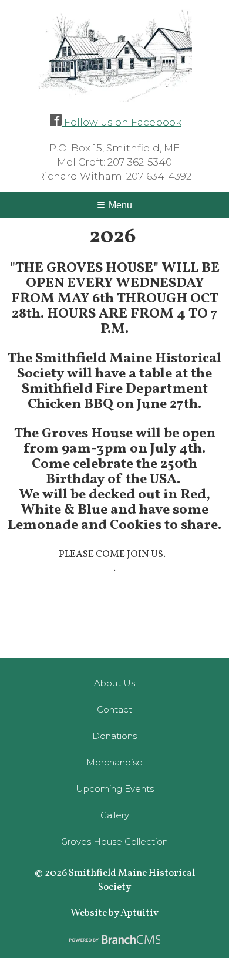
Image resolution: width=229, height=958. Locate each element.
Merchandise (114, 762)
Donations (114, 735)
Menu (120, 205)
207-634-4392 (158, 176)
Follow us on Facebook (121, 122)
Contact (114, 709)
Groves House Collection (114, 841)
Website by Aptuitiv (114, 913)
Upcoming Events (115, 788)
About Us (114, 683)
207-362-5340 (139, 162)
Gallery (114, 815)
